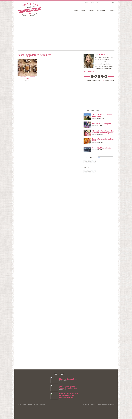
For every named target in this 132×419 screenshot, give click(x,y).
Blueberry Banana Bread (68, 379)
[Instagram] (105, 77)
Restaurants (102, 10)
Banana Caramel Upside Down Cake (103, 140)
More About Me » (89, 72)
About (83, 10)
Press (86, 2)
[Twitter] (95, 77)
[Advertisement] (66, 33)
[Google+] (99, 77)
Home (76, 10)
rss (112, 80)
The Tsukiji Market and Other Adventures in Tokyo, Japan (103, 132)
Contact (92, 2)
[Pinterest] (102, 77)
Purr (112, 404)
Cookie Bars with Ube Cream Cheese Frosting (68, 387)
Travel (111, 10)
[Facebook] (92, 77)
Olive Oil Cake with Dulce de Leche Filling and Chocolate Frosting (68, 395)
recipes (91, 10)
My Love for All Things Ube (102, 124)
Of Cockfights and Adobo (101, 148)
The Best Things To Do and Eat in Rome (102, 116)
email (106, 80)
